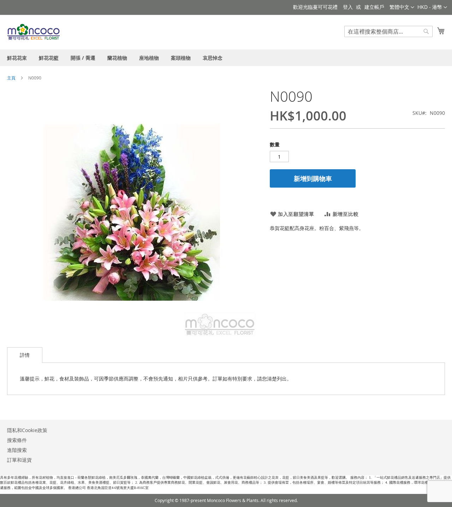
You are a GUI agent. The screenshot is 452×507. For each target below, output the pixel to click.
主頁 (11, 78)
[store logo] (33, 32)
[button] (432, 7)
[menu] (226, 57)
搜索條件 (17, 440)
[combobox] (388, 31)
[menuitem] (17, 57)
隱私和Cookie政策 (27, 430)
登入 (348, 7)
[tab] (24, 355)
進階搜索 (17, 450)
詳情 (25, 355)
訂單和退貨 (19, 459)
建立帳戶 (374, 7)
